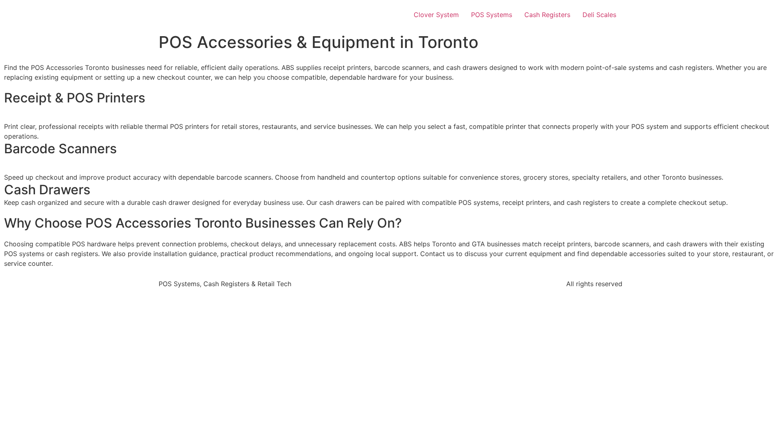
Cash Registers (547, 15)
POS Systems (491, 15)
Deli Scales (599, 15)
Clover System (436, 15)
